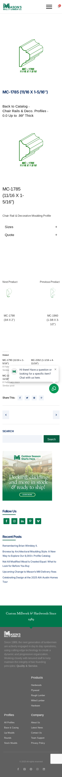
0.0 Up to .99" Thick (18, 115)
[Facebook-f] (18, 769)
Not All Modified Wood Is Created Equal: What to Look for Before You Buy (29, 563)
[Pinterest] (31, 769)
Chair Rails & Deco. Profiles (24, 111)
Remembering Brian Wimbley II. (20, 545)
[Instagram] (37, 769)
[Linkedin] (44, 769)
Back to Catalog (15, 106)
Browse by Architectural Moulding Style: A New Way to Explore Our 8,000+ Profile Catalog (29, 553)
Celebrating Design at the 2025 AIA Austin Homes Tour (30, 579)
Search (8, 431)
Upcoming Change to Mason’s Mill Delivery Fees (29, 571)
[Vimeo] (24, 769)
